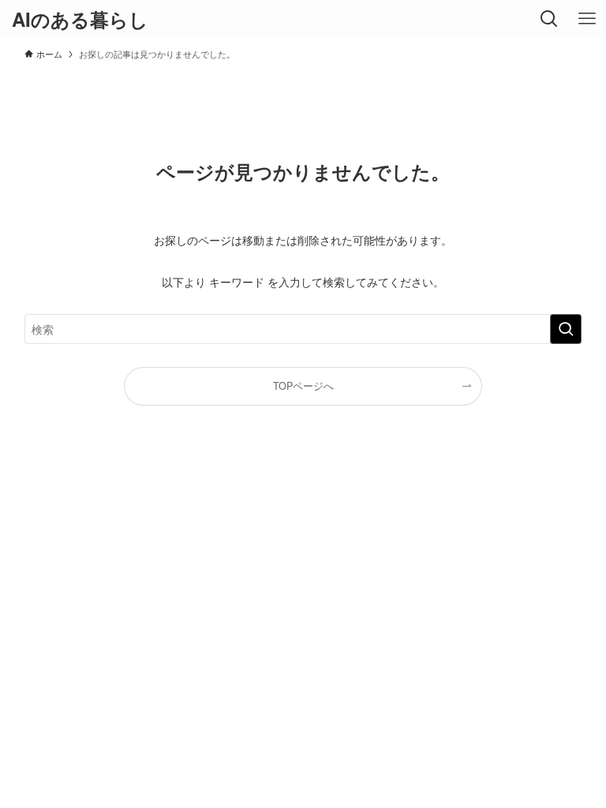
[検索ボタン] (549, 19)
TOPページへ (303, 386)
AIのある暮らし (80, 18)
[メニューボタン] (587, 19)
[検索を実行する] (566, 329)
